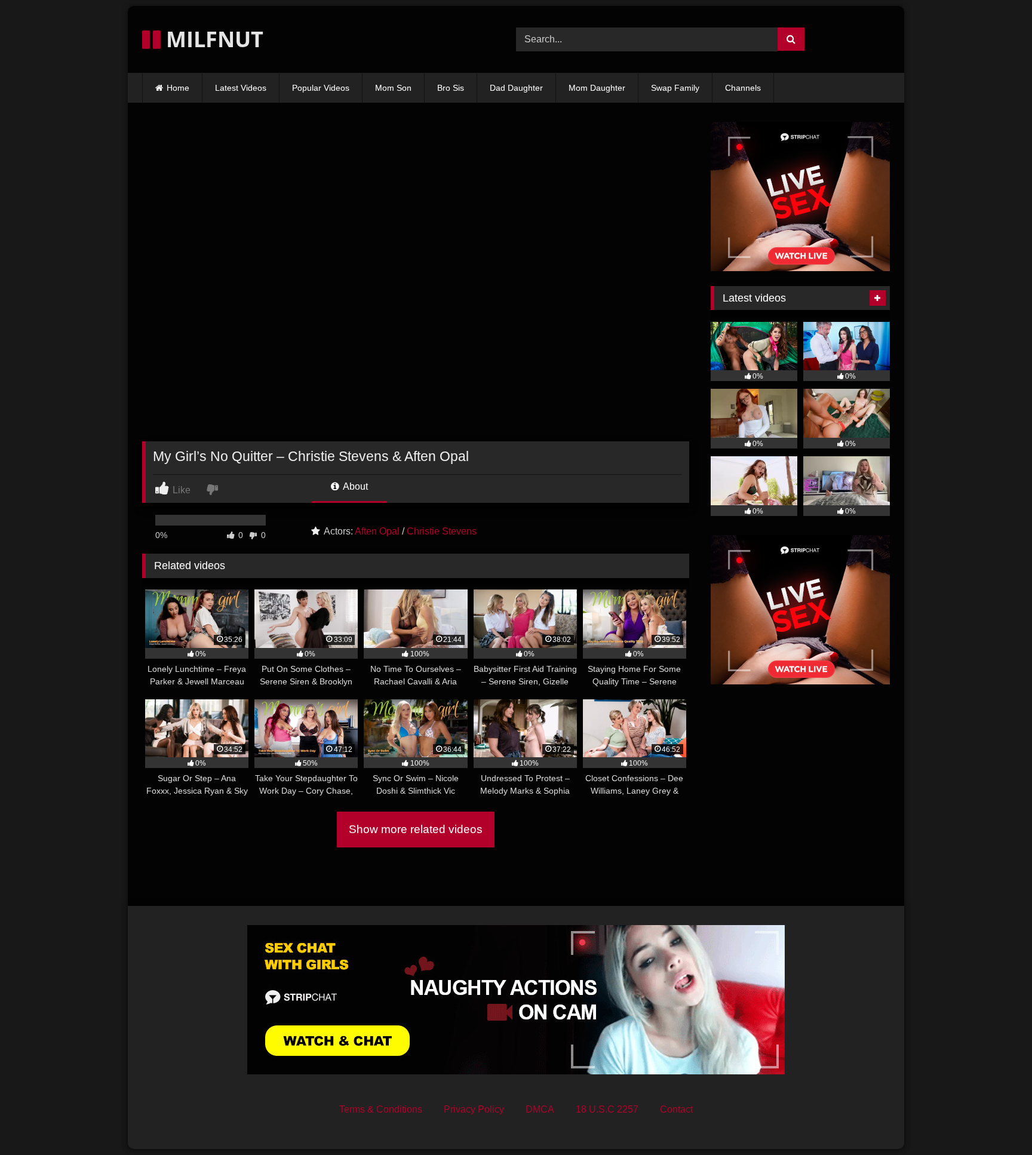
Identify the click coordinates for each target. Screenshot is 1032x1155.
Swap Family (675, 88)
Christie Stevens (442, 531)
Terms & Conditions (380, 1109)
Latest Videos (240, 88)
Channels (743, 88)
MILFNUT (212, 39)
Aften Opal (377, 531)
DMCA (540, 1109)
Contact (676, 1109)
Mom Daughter (597, 88)
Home (178, 88)
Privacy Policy (474, 1109)
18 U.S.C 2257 (607, 1109)
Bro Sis (450, 88)
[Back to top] (995, 1119)
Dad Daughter (516, 88)
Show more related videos (416, 829)
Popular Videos (320, 88)
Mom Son (393, 88)
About (354, 486)
